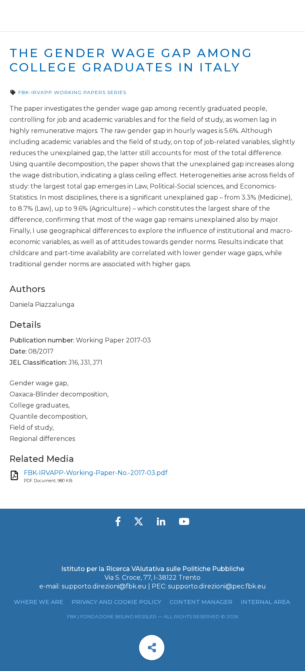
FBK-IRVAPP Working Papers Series (72, 92)
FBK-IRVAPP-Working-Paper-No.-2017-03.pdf (96, 473)
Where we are (38, 602)
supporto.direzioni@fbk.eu (104, 586)
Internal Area (265, 602)
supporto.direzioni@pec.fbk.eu (217, 586)
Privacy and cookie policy (116, 602)
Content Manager (201, 602)
